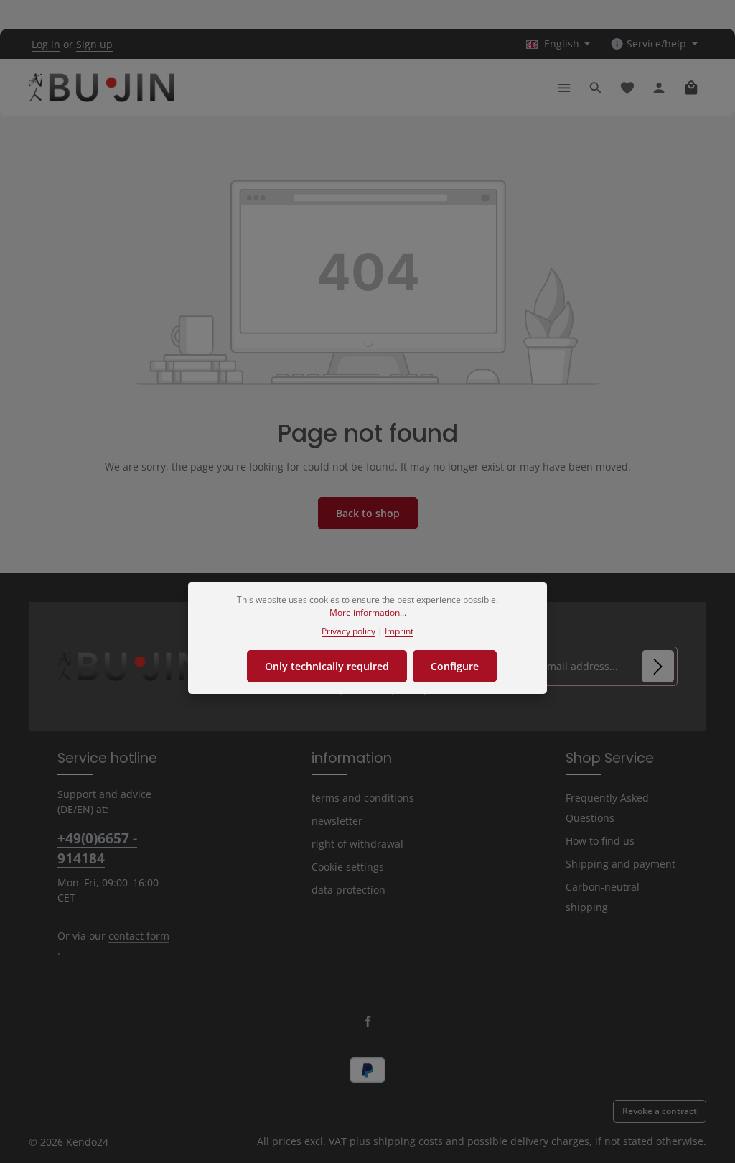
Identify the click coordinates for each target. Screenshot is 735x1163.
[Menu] (564, 87)
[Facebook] (368, 1024)
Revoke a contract (659, 1111)
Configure (455, 666)
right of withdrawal (357, 844)
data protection (348, 889)
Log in (46, 44)
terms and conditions (363, 798)
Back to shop (368, 513)
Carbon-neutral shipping (603, 897)
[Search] (595, 87)
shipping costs (408, 1141)
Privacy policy (348, 631)
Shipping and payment (620, 864)
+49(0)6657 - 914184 (97, 848)
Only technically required (327, 666)
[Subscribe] (658, 666)
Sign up (94, 44)
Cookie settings (348, 867)
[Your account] (659, 87)
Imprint (399, 631)
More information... (367, 612)
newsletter (337, 821)
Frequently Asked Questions (607, 808)
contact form (138, 935)
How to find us (600, 841)
